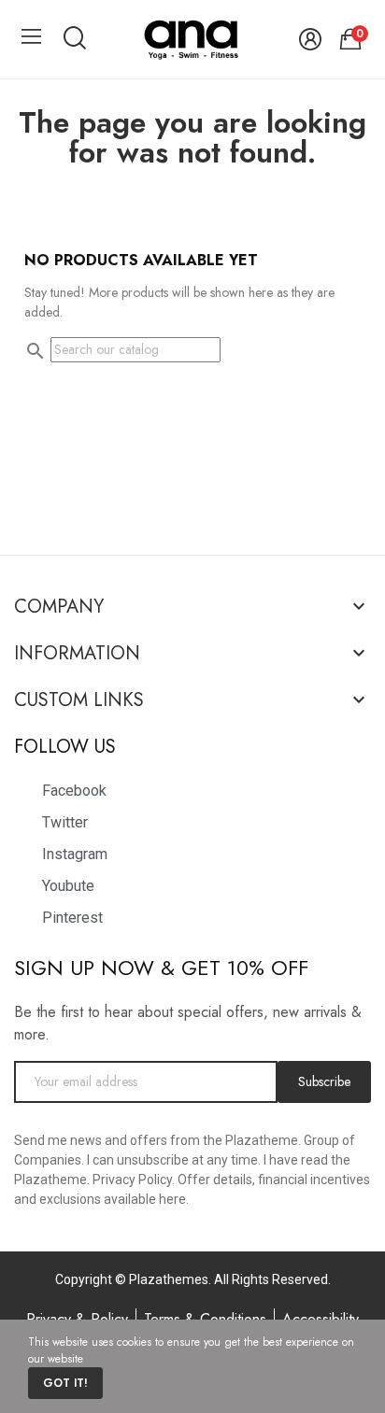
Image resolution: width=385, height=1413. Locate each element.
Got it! (65, 1383)
